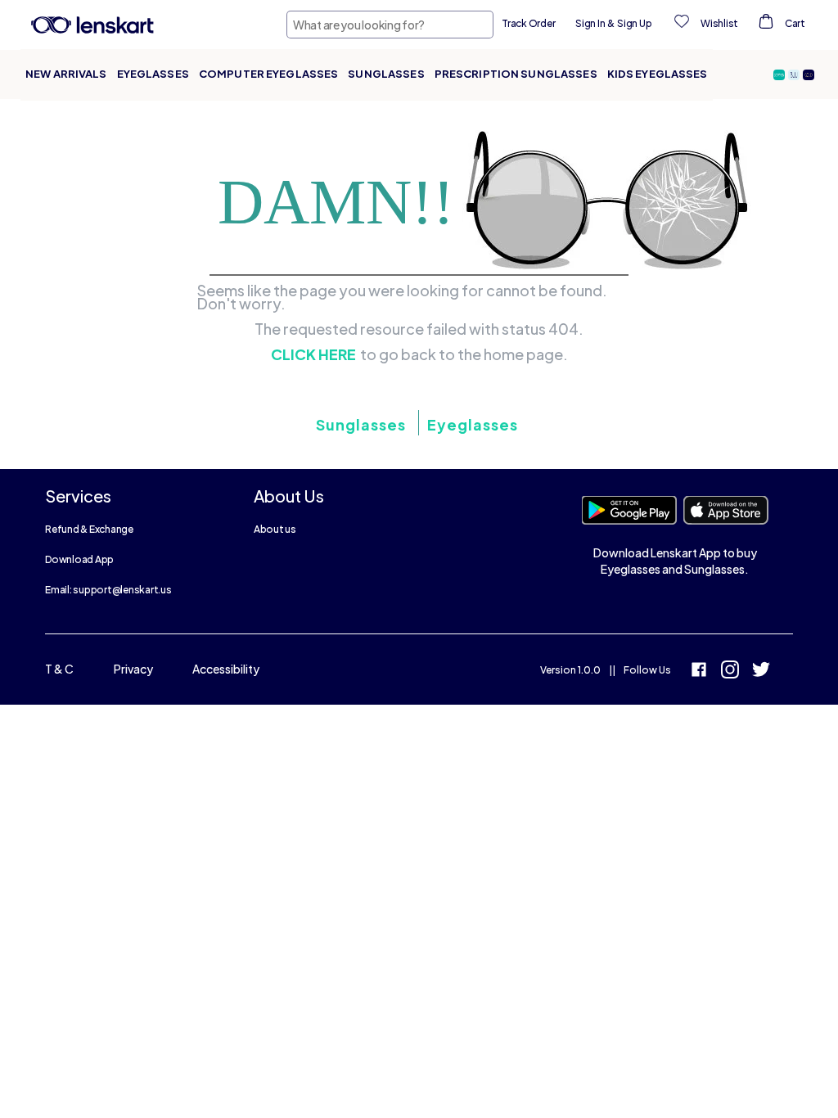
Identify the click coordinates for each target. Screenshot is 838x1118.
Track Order (528, 23)
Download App (79, 559)
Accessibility (225, 668)
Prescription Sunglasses (516, 73)
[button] (780, 75)
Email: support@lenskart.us (108, 590)
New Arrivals (66, 73)
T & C (59, 668)
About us (275, 529)
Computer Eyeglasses (268, 73)
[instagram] (730, 671)
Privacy (133, 668)
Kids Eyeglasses (657, 73)
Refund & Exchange (89, 529)
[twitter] (761, 671)
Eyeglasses (153, 73)
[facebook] (698, 671)
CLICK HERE (313, 354)
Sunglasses (386, 73)
